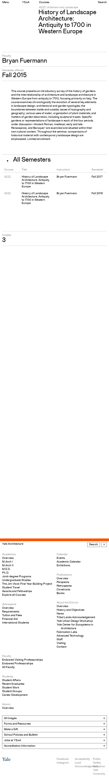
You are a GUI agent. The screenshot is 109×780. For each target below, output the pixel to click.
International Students (15, 622)
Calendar (62, 554)
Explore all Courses (14, 595)
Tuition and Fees (12, 615)
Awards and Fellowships (17, 591)
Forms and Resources (17, 723)
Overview (8, 558)
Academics (9, 554)
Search (102, 2)
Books (61, 593)
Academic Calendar (69, 561)
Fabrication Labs (67, 632)
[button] (6, 160)
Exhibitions (63, 565)
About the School (67, 602)
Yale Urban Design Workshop (75, 621)
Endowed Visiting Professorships (22, 660)
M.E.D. (6, 569)
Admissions (9, 604)
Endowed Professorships (17, 663)
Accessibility (82, 759)
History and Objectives (70, 610)
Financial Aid (10, 619)
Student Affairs (11, 680)
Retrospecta (64, 586)
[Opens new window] (6, 760)
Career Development (15, 695)
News (60, 613)
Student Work (10, 687)
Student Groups (12, 691)
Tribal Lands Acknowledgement (76, 617)
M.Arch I (7, 561)
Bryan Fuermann (24, 61)
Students (7, 676)
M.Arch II (7, 565)
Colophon (99, 766)
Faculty (6, 656)
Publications (64, 574)
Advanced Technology (70, 635)
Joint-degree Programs (16, 576)
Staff (60, 639)
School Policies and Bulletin (21, 735)
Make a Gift (11, 729)
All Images (10, 718)
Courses (44, 2)
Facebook (63, 759)
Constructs (63, 589)
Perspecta (63, 582)
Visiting (61, 643)
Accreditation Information (19, 746)
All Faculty (8, 667)
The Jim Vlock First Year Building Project (27, 584)
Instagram (63, 762)
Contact (61, 646)
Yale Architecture (12, 544)
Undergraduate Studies (16, 580)
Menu (5, 2)
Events (61, 558)
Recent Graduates (13, 684)
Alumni (6, 704)
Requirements (10, 611)
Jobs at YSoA (12, 740)
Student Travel (11, 587)
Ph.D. (5, 572)
